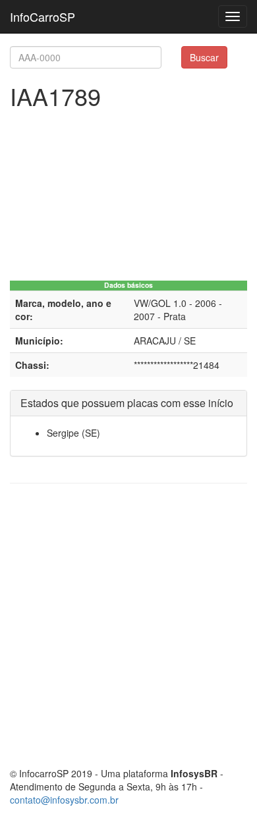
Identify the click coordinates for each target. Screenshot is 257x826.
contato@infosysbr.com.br (64, 799)
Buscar (204, 57)
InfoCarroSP (42, 16)
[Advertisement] (128, 625)
